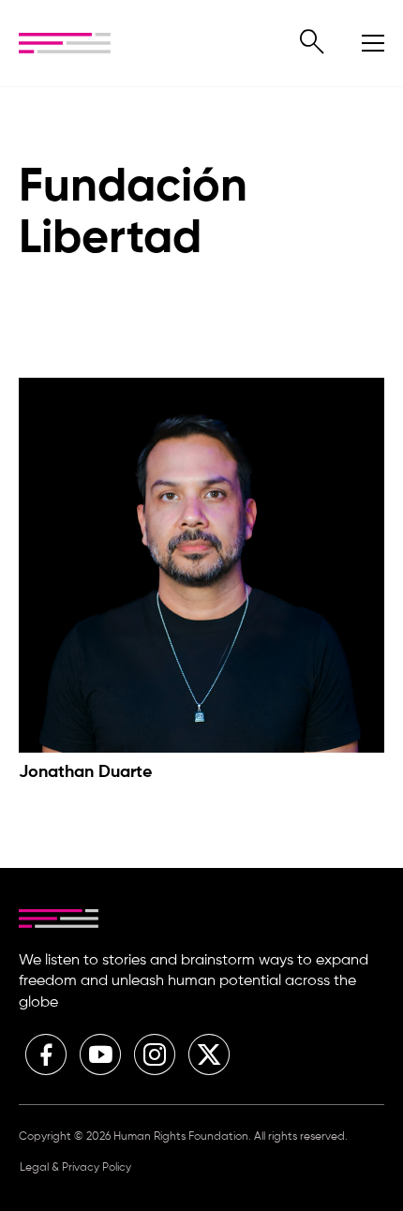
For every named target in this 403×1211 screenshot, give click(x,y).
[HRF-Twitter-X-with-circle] (209, 1054)
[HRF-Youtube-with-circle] (100, 1054)
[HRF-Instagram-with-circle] (154, 1054)
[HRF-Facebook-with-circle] (46, 1054)
